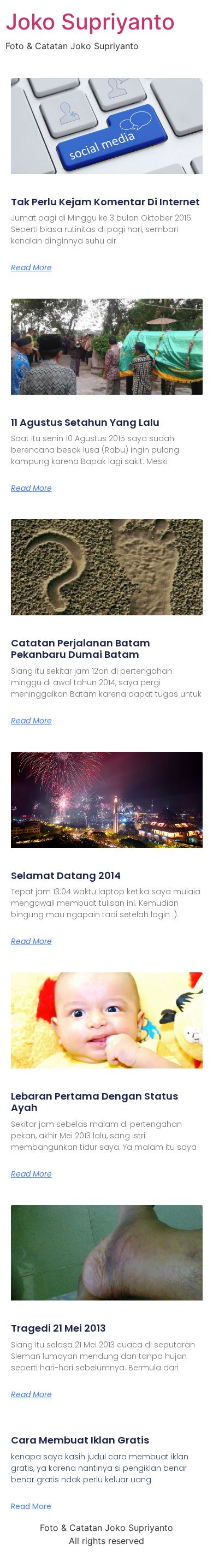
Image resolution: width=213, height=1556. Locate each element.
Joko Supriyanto (90, 21)
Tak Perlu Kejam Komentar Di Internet (105, 202)
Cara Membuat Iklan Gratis (80, 1440)
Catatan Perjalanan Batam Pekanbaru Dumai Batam (80, 649)
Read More (31, 267)
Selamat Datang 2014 (66, 875)
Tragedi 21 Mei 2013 (58, 1328)
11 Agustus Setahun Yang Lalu (85, 422)
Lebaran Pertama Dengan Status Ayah (94, 1102)
